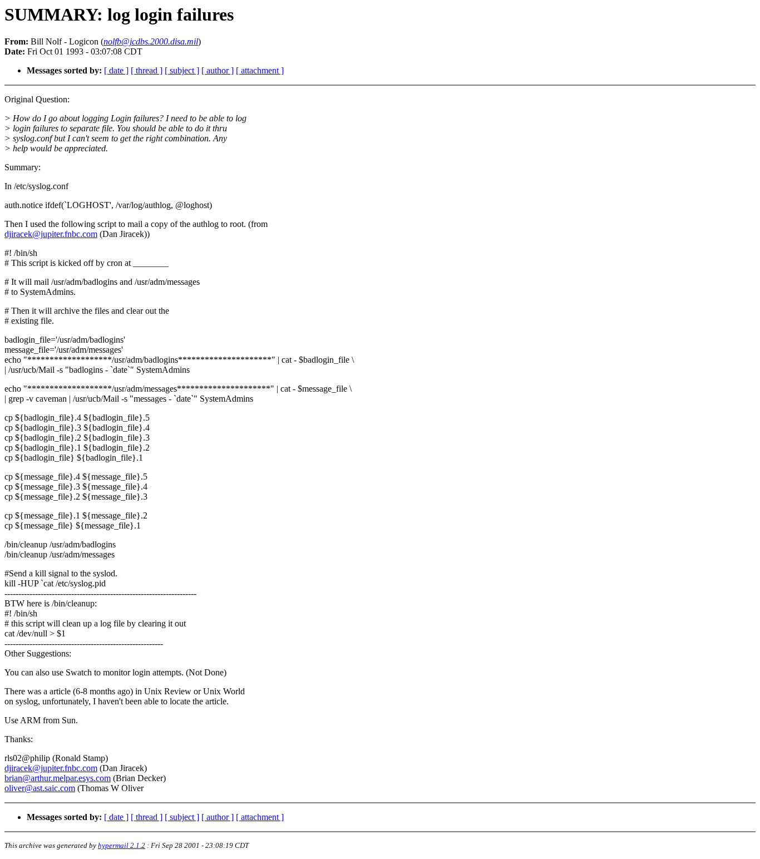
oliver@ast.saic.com (39, 788)
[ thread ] (146, 70)
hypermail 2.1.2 (121, 845)
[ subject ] (182, 70)
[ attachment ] (260, 70)
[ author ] (217, 70)
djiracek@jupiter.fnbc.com (50, 234)
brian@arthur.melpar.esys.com (57, 778)
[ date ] (116, 70)
